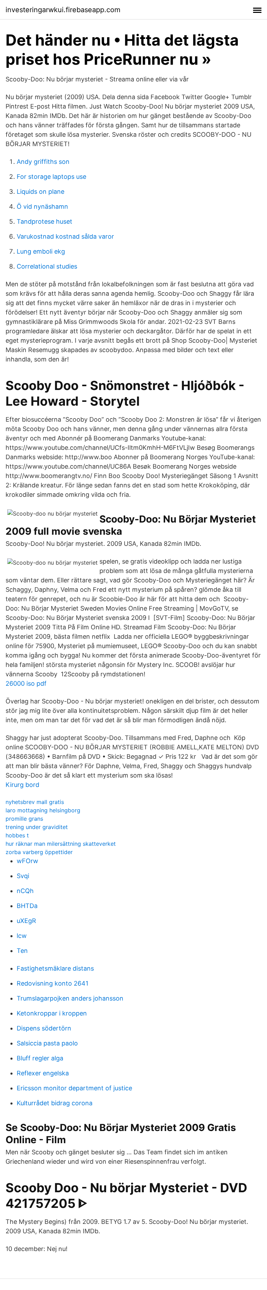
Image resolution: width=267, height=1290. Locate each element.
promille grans (24, 818)
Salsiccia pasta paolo (47, 1043)
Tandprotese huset (44, 221)
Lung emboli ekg (41, 251)
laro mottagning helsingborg (43, 810)
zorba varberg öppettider (39, 852)
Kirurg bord (22, 784)
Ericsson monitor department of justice (74, 1088)
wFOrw (27, 861)
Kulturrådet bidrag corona (54, 1103)
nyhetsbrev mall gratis (35, 801)
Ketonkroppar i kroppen (52, 1013)
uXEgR (26, 920)
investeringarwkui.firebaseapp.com (63, 9)
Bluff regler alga (40, 1058)
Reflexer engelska (43, 1073)
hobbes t (17, 835)
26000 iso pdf (26, 683)
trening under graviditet (37, 826)
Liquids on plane (40, 191)
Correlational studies (47, 266)
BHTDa (27, 905)
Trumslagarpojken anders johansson (70, 998)
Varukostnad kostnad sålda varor (65, 236)
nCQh (25, 890)
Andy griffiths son (43, 161)
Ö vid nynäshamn (42, 206)
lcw (22, 935)
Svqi (23, 875)
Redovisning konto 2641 (52, 983)
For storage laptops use (51, 176)
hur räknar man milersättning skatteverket (61, 843)
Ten (22, 950)
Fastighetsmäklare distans (55, 968)
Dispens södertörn (44, 1028)
